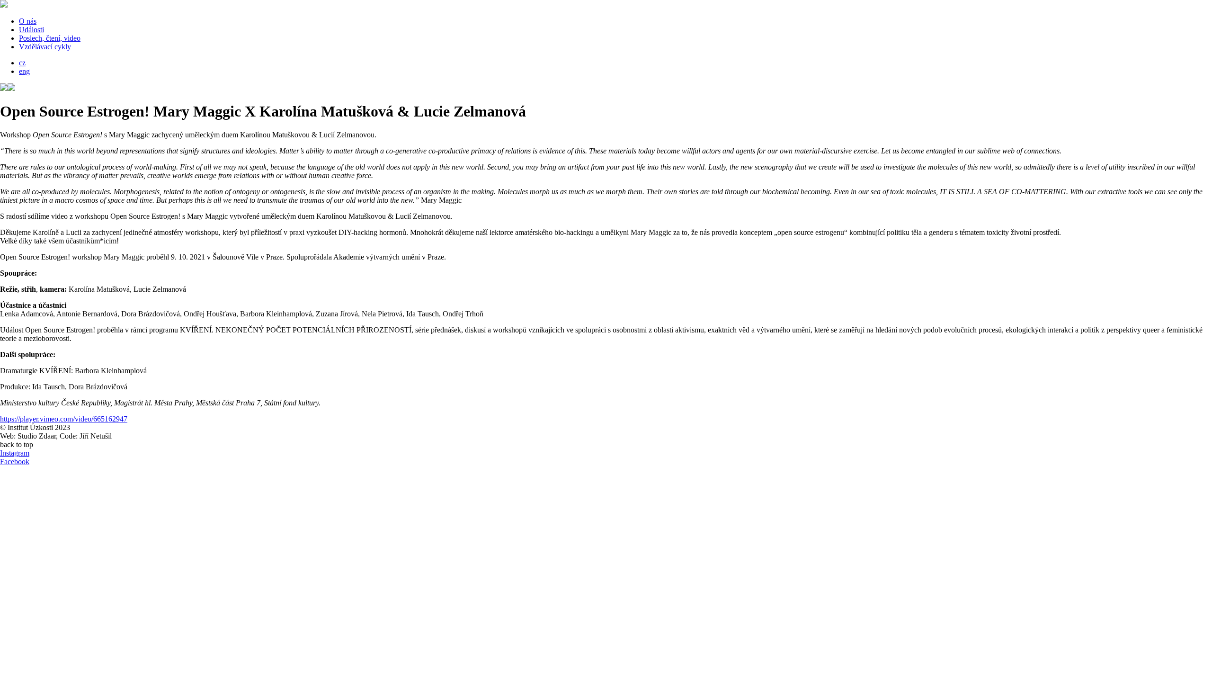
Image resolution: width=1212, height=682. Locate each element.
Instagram (14, 453)
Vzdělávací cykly (45, 47)
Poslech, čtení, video (49, 38)
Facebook (14, 462)
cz (22, 63)
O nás (27, 21)
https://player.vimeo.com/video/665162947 (63, 419)
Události (31, 30)
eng (24, 71)
